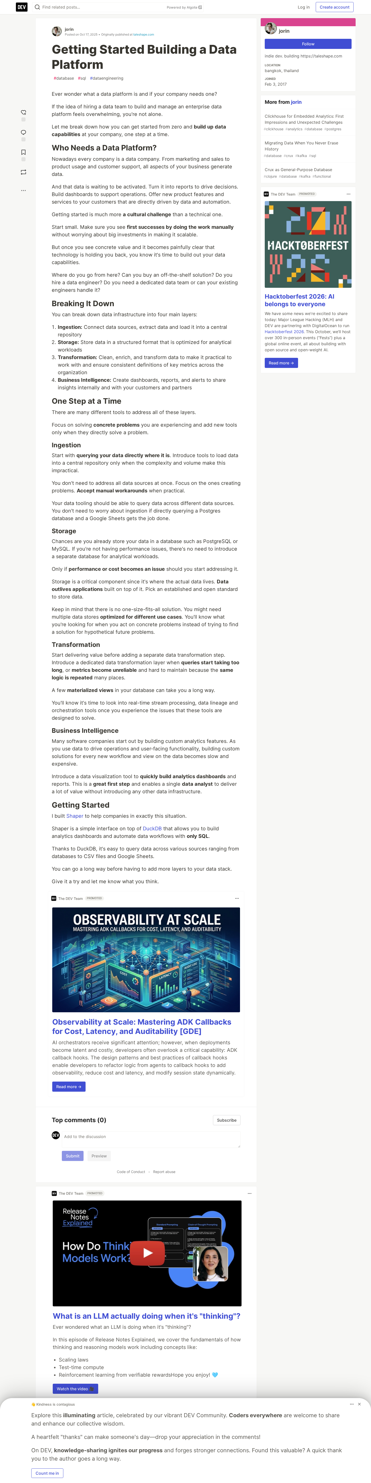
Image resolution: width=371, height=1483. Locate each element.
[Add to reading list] (23, 155)
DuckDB (152, 829)
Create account (335, 7)
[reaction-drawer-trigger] (23, 115)
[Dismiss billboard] (359, 1404)
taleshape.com (143, 34)
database (64, 78)
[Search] (37, 7)
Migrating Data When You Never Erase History (301, 149)
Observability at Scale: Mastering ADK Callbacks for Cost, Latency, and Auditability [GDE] (141, 1026)
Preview (99, 1155)
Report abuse (164, 1172)
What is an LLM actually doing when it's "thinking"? (147, 1315)
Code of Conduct (131, 1172)
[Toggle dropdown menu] (237, 898)
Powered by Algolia (182, 7)
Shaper (74, 816)
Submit (73, 1155)
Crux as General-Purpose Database (298, 172)
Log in (304, 7)
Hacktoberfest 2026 (284, 331)
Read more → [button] (69, 1086)
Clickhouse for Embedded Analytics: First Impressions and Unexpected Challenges (304, 122)
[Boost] (23, 172)
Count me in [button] (47, 1473)
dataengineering (106, 78)
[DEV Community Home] (21, 7)
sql (82, 78)
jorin (69, 29)
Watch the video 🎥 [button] (75, 1388)
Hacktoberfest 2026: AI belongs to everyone (299, 300)
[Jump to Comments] (23, 135)
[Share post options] (23, 190)
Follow (308, 43)
